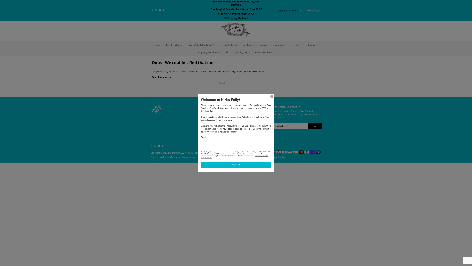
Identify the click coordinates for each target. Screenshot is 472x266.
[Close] (271, 96)
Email (203, 137)
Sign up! (236, 164)
